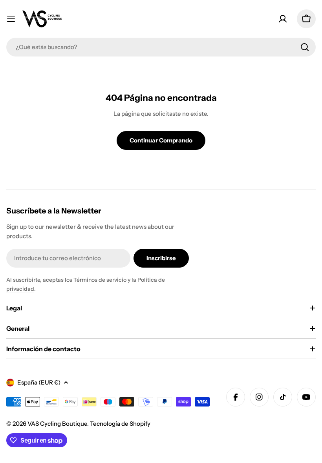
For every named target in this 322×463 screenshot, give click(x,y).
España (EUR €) (38, 382)
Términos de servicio (99, 279)
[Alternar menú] (11, 19)
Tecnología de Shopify (120, 423)
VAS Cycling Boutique (57, 423)
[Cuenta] (282, 19)
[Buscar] (304, 47)
